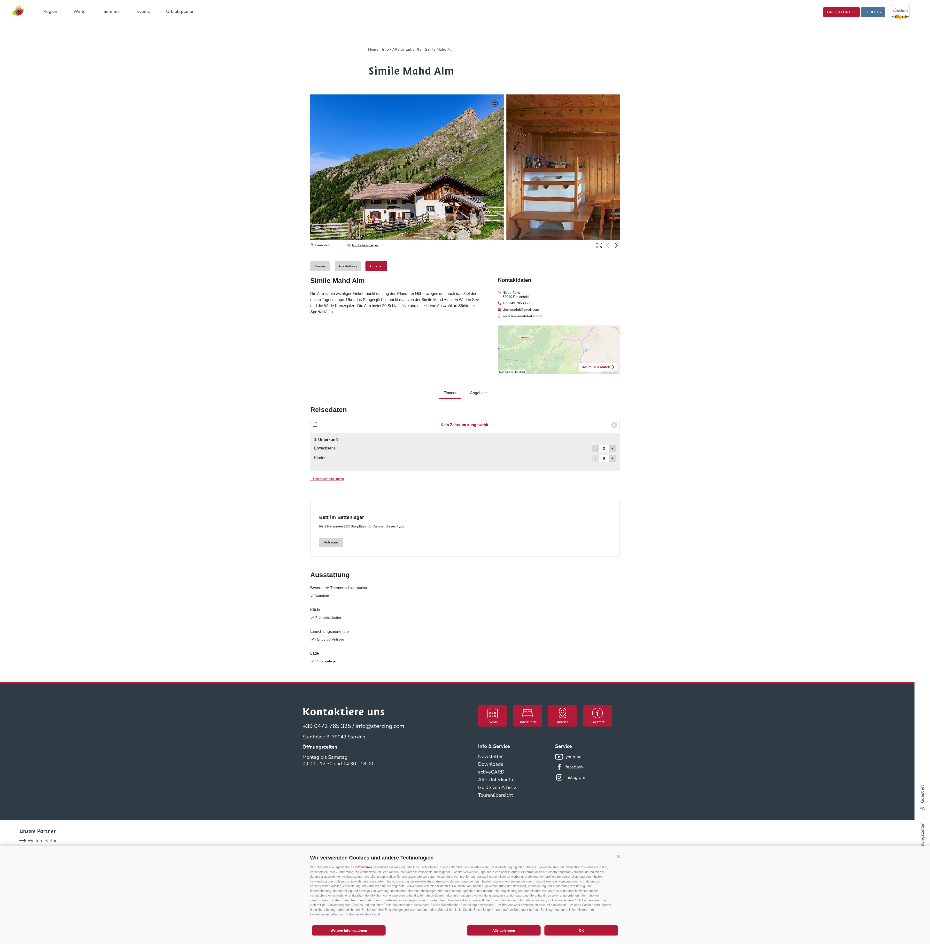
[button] (618, 857)
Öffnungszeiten (922, 837)
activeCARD (491, 772)
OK (581, 930)
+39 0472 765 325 (326, 726)
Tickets (873, 12)
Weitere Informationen (349, 930)
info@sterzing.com (380, 726)
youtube (573, 757)
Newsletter (490, 756)
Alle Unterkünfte (496, 779)
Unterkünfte (841, 12)
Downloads (490, 764)
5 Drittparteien (361, 867)
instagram (575, 777)
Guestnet (922, 794)
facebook (574, 767)
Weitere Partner (43, 840)
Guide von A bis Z (497, 787)
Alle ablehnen (503, 930)
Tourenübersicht (495, 795)
